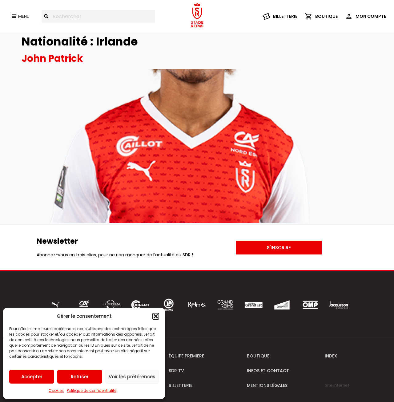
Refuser (80, 376)
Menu (24, 16)
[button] (156, 316)
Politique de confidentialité (91, 390)
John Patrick (52, 58)
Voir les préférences (132, 376)
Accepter (31, 376)
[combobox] (98, 16)
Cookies (56, 390)
